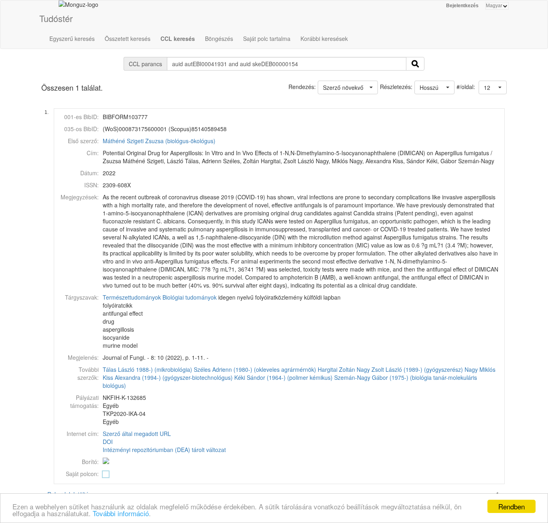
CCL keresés (177, 38)
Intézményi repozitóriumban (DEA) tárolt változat (164, 450)
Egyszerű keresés (72, 38)
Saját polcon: (82, 474)
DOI (108, 442)
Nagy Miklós (480, 369)
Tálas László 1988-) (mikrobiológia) (147, 369)
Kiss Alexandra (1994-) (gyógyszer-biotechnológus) (168, 377)
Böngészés (219, 38)
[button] (493, 87)
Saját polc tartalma (266, 38)
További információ (121, 513)
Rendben (511, 506)
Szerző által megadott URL (137, 434)
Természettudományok (132, 297)
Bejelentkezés (462, 5)
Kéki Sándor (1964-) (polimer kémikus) (283, 377)
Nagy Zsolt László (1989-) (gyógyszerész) (410, 369)
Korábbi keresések (324, 38)
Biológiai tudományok (189, 297)
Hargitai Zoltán (336, 369)
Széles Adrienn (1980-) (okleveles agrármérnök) (255, 369)
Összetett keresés (127, 38)
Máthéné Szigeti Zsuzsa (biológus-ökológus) (159, 141)
